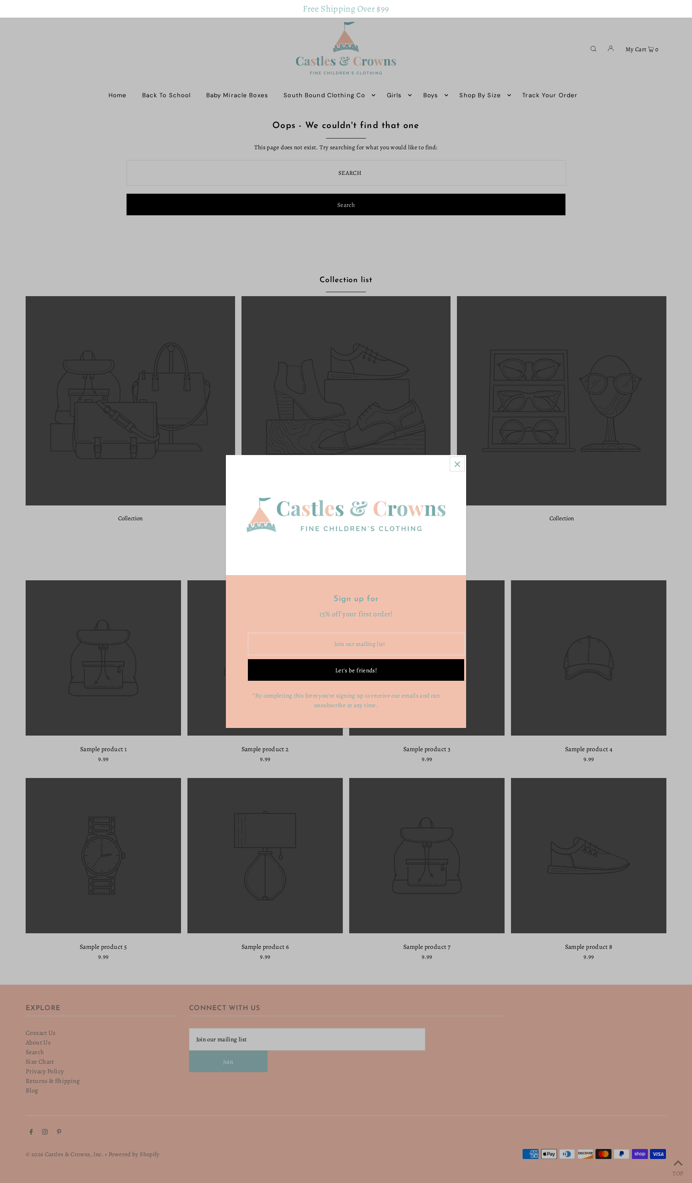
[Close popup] (457, 464)
